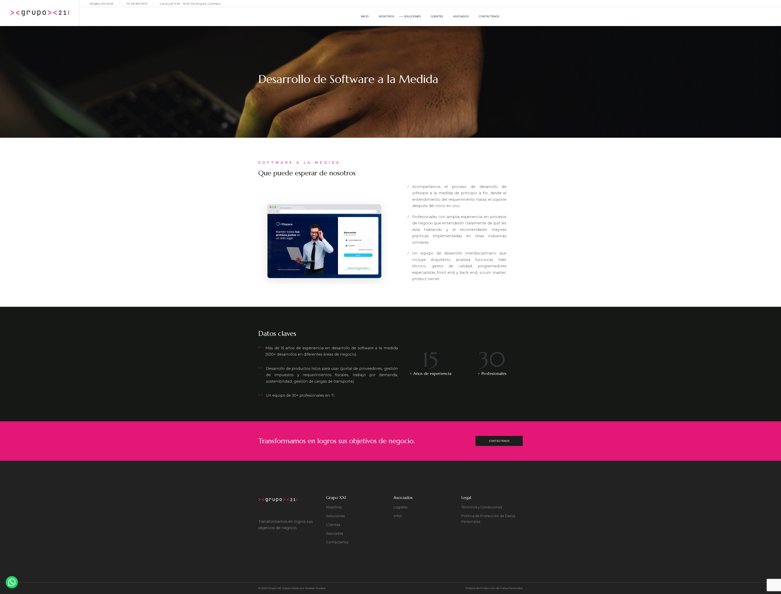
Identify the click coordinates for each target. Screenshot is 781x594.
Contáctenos (337, 542)
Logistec (401, 507)
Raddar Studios (315, 588)
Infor (398, 516)
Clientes (333, 525)
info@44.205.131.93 (101, 3)
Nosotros (333, 507)
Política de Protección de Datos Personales (494, 588)
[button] (12, 582)
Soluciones (335, 516)
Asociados (334, 533)
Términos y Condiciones (481, 507)
